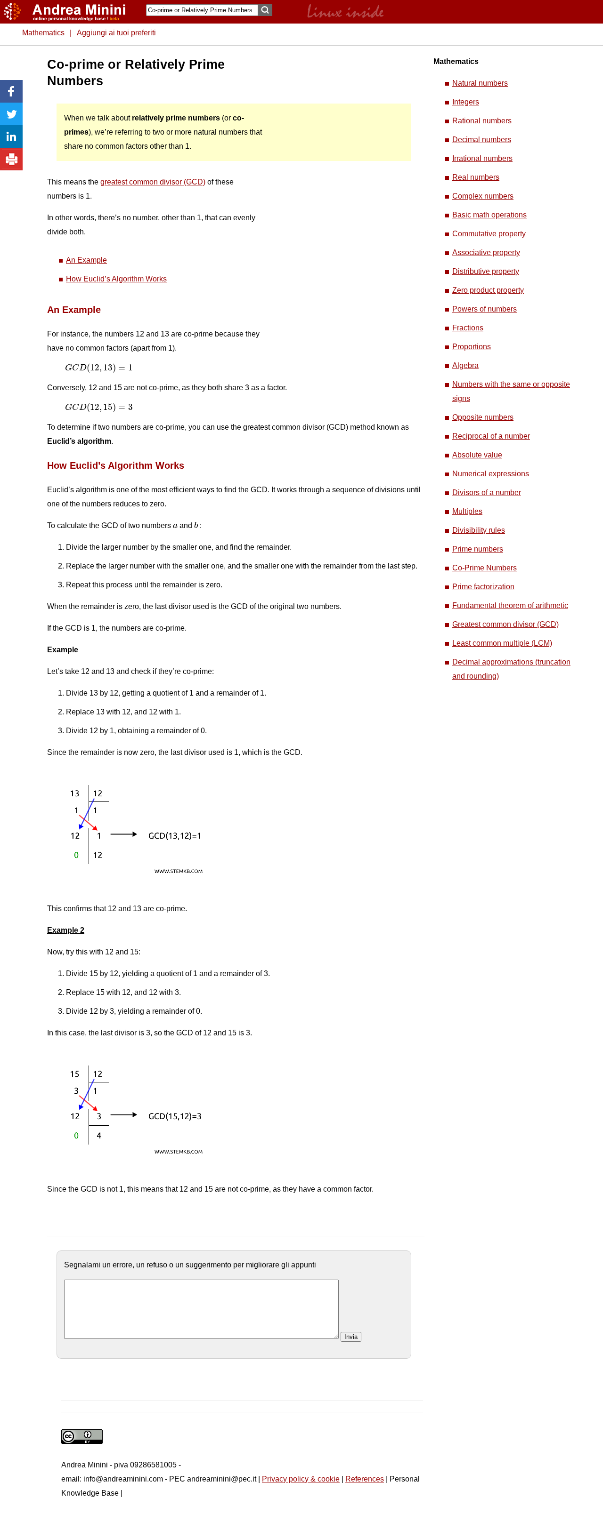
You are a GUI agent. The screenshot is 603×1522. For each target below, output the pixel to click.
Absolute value (477, 455)
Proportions (471, 347)
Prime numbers (477, 549)
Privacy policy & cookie (301, 1479)
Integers (465, 102)
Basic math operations (489, 215)
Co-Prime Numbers (484, 568)
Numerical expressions (490, 474)
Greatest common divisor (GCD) (505, 624)
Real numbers (475, 177)
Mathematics (43, 33)
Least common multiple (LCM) (502, 643)
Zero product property (488, 290)
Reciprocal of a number (491, 436)
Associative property (486, 252)
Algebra (465, 365)
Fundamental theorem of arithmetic (510, 605)
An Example (86, 260)
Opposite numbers (482, 417)
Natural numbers (480, 83)
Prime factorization (483, 587)
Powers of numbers (484, 309)
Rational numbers (482, 121)
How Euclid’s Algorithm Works (116, 279)
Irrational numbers (482, 158)
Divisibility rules (478, 530)
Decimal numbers (481, 140)
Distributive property (485, 271)
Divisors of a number (486, 493)
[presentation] (99, 368)
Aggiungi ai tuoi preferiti (116, 33)
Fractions (467, 328)
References (364, 1479)
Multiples (467, 511)
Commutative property (489, 234)
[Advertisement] (335, 197)
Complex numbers (482, 196)
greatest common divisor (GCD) (152, 182)
